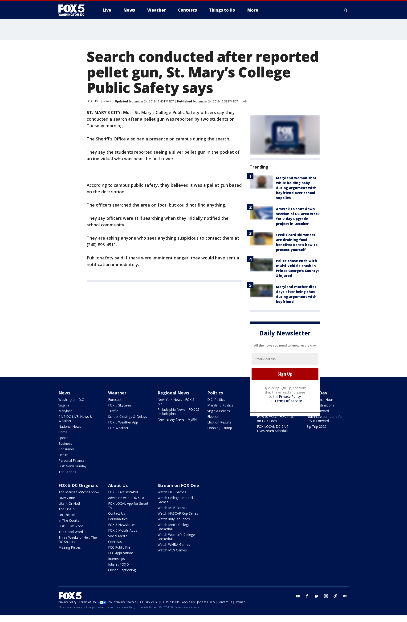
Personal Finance (71, 460)
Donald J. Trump (219, 428)
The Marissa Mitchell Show (78, 492)
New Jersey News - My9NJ (178, 419)
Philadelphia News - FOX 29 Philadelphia (178, 411)
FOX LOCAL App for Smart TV (128, 505)
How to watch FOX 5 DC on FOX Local (275, 418)
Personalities (118, 519)
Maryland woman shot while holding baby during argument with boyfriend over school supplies (296, 188)
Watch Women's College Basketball (176, 536)
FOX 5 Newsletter (121, 524)
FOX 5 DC (93, 101)
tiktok (335, 596)
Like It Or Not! (69, 503)
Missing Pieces (69, 547)
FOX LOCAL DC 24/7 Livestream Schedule (273, 428)
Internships (116, 558)
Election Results (219, 422)
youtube (297, 596)
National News (69, 426)
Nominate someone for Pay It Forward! (324, 418)
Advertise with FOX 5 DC (126, 497)
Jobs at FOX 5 (118, 564)
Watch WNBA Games (174, 544)
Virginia (63, 405)
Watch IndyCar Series (174, 519)
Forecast (115, 399)
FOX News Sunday (72, 466)
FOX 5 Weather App (123, 422)
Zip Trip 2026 (316, 426)
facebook (307, 596)
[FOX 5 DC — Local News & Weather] (74, 10)
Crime (62, 432)
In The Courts (68, 520)
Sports (63, 438)
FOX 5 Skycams (120, 405)
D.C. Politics (216, 399)
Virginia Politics (218, 411)
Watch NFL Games (172, 492)
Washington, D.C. (71, 399)
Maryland (65, 411)
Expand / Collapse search (346, 10)
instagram (326, 596)
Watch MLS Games (172, 550)
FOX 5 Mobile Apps (122, 530)
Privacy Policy (290, 396)
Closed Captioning (122, 570)
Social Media (117, 536)
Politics (215, 393)
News (107, 101)
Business (65, 443)
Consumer (66, 449)
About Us (118, 485)
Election (213, 416)
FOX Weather (118, 428)
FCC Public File (119, 547)
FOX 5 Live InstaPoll (123, 492)
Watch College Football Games (175, 499)
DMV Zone (66, 497)
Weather (117, 393)
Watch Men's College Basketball (174, 526)
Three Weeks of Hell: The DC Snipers (77, 539)
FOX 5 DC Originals (78, 485)
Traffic (113, 411)
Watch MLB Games (172, 507)
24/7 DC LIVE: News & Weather (75, 418)
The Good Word (70, 531)
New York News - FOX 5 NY (176, 401)
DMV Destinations (320, 405)
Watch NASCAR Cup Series (178, 513)
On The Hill (66, 514)
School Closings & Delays (127, 416)
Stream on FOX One (178, 485)
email (345, 596)
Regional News (173, 393)
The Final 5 (66, 509)
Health (63, 455)
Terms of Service (288, 400)
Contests (115, 541)
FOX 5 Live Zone (71, 526)
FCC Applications (121, 553)
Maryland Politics (220, 405)
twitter (316, 596)
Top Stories (67, 472)
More (252, 10)
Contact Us (116, 513)
